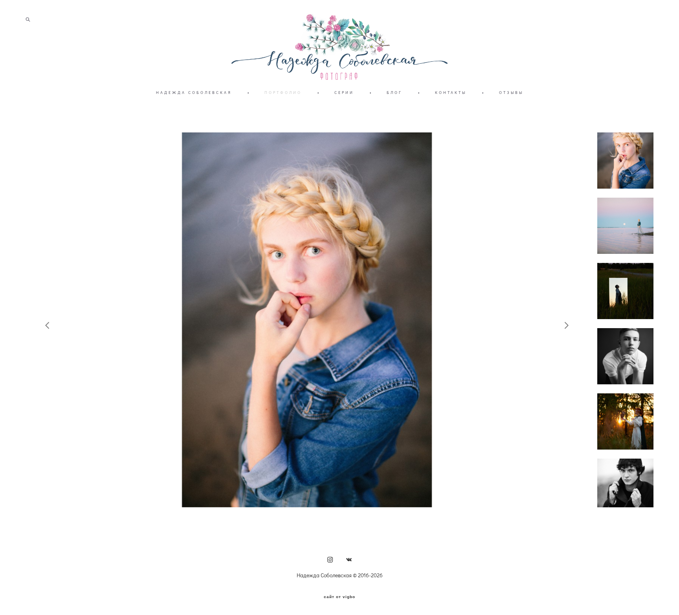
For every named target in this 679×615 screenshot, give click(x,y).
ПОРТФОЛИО (283, 92)
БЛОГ (394, 92)
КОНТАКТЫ (450, 92)
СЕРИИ (344, 92)
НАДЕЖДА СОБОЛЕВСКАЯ (194, 92)
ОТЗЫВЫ (511, 92)
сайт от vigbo (339, 597)
